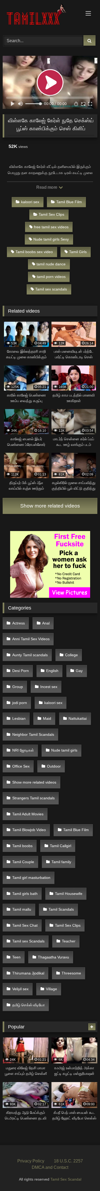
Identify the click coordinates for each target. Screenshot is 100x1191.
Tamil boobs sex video (34, 252)
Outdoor (54, 766)
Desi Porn (20, 671)
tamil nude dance (51, 264)
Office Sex (21, 766)
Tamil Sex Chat (25, 925)
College (71, 655)
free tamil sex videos (51, 227)
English (52, 671)
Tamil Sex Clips (51, 214)
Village (51, 989)
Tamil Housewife (68, 893)
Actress (18, 623)
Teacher (68, 941)
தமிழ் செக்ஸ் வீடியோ (28, 1005)
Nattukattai (78, 718)
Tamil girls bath (25, 893)
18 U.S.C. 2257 (68, 1161)
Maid (47, 718)
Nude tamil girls (64, 750)
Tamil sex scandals (51, 289)
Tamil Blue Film (69, 202)
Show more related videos (50, 506)
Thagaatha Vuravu (53, 957)
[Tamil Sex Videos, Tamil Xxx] (41, 17)
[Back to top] (83, 1175)
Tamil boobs (22, 846)
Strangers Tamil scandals (33, 798)
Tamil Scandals (61, 909)
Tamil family (61, 862)
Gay (79, 671)
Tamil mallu (21, 909)
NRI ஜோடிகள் (23, 750)
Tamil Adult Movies (27, 814)
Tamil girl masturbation (31, 877)
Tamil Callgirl (60, 846)
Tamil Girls (78, 252)
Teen (16, 957)
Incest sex (48, 687)
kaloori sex (30, 202)
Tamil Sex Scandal (65, 1179)
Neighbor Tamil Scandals (33, 734)
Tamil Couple (23, 862)
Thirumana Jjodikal (28, 973)
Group (17, 687)
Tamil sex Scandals (28, 941)
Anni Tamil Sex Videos (31, 639)
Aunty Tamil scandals (30, 655)
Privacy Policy (30, 1161)
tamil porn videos (51, 276)
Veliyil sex (20, 989)
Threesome (71, 973)
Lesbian (19, 718)
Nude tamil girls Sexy (51, 239)
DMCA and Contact (50, 1167)
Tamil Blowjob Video (29, 830)
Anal (46, 623)
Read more (47, 187)
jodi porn (19, 703)
